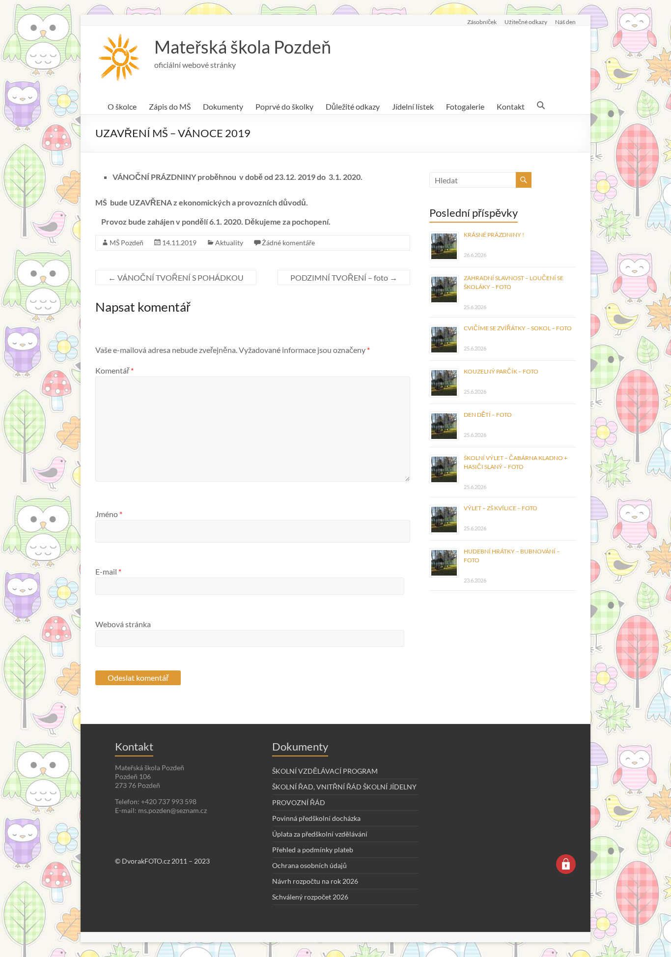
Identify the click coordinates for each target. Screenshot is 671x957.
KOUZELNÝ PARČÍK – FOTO (501, 371)
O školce (122, 106)
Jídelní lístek (413, 106)
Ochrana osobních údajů (309, 865)
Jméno (108, 514)
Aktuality (229, 242)
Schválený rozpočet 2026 (310, 897)
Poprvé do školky (284, 106)
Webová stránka (123, 624)
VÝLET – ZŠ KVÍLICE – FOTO (500, 508)
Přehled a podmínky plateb (312, 849)
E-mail (108, 571)
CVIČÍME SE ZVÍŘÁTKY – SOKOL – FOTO (518, 328)
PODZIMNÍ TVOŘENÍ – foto (343, 277)
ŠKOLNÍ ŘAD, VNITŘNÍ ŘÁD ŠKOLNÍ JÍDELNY (344, 787)
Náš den (565, 21)
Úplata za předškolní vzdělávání (319, 834)
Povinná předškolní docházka (316, 818)
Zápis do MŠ (170, 106)
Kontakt (511, 106)
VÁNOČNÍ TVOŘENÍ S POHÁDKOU (176, 277)
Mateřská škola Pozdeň (242, 47)
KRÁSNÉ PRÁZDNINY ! (494, 234)
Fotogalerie (465, 106)
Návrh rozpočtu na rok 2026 (315, 881)
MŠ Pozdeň (126, 242)
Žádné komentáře (288, 242)
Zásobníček (482, 21)
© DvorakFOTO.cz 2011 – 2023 (162, 861)
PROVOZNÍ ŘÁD (298, 802)
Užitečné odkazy (525, 21)
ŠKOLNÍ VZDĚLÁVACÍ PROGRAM (325, 771)
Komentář (114, 370)
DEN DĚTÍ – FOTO (488, 414)
